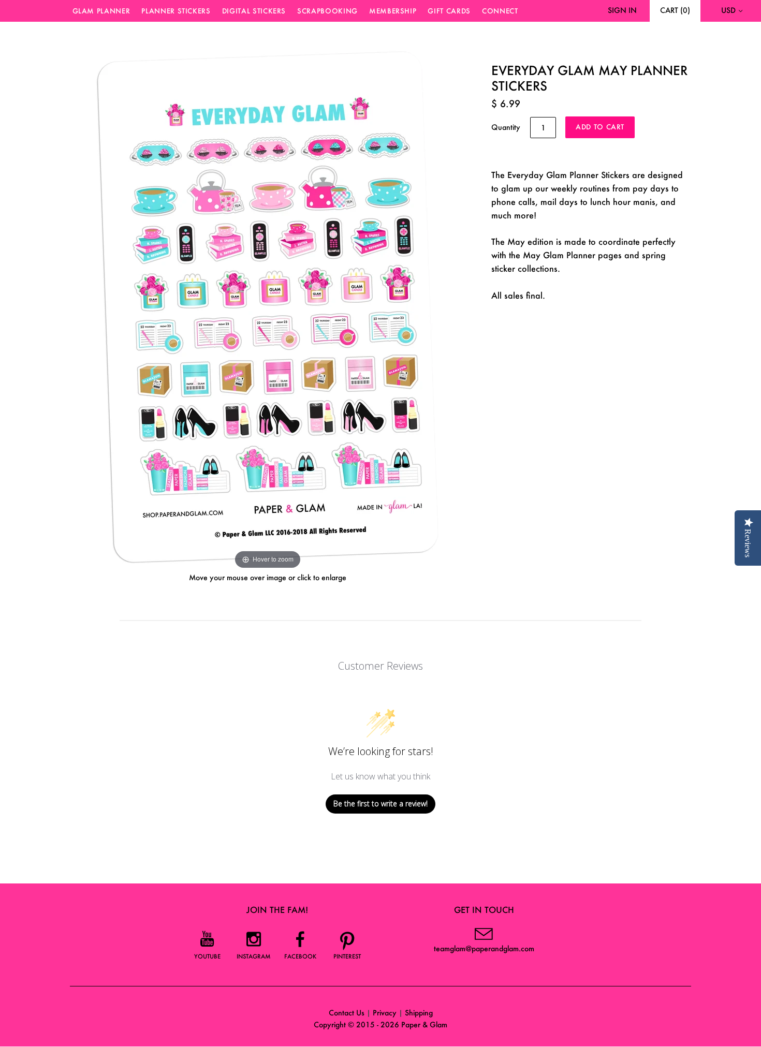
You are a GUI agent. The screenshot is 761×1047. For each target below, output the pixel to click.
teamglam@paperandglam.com (484, 948)
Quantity (505, 127)
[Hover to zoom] (268, 306)
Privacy (385, 1012)
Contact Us (346, 1012)
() (675, 10)
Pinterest (347, 956)
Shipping (419, 1012)
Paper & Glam (424, 1024)
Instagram (254, 956)
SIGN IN (622, 10)
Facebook (300, 956)
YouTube (207, 956)
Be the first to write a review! (380, 803)
